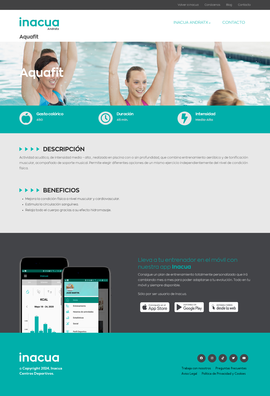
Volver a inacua (188, 4)
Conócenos (212, 4)
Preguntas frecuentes (231, 368)
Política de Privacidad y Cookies (224, 373)
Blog (229, 4)
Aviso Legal (189, 373)
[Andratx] (39, 20)
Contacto (244, 4)
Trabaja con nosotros (196, 368)
